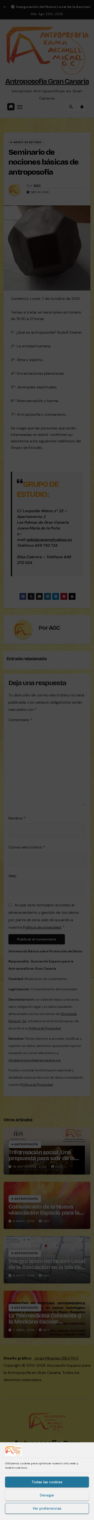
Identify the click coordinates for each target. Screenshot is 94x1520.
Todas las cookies (47, 1482)
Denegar (47, 1495)
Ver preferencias (47, 1508)
